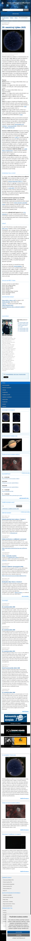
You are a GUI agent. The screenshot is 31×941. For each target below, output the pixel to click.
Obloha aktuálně (6, 302)
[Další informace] (15, 767)
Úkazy (16, 17)
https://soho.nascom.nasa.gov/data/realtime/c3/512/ (14, 575)
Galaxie (4, 912)
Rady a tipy (5, 899)
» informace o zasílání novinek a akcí (10, 508)
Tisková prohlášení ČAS (8, 880)
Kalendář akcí (6, 474)
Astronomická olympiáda (8, 884)
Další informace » (24, 798)
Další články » (25, 711)
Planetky (5, 914)
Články (11, 17)
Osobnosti (4, 402)
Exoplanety (5, 392)
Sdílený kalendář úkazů (7, 305)
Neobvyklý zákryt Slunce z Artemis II (12, 582)
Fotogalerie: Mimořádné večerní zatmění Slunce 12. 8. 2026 (23, 325)
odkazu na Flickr (18, 592)
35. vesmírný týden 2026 (9, 755)
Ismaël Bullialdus (18, 266)
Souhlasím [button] (19, 932)
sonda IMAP (11, 188)
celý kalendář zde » (24, 498)
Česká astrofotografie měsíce (11, 454)
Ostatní (4, 404)
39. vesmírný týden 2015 (8, 651)
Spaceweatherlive (12, 126)
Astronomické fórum (7, 906)
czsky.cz (17, 137)
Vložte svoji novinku (25, 512)
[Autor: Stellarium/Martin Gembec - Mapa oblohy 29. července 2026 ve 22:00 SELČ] (6, 417)
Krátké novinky (6, 513)
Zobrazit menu (15, 13)
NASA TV (5, 890)
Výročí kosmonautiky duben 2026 (11, 668)
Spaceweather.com (19, 124)
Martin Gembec (5, 24)
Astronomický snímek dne (9, 436)
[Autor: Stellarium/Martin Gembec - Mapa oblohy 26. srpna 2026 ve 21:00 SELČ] (17, 428)
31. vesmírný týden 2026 (23, 331)
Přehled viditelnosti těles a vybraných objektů (13, 307)
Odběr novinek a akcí (8, 502)
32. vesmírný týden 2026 (23, 329)
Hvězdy (4, 390)
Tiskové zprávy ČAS (7, 882)
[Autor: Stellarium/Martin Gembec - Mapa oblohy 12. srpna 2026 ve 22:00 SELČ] (17, 417)
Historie (4, 406)
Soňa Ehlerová (5, 537)
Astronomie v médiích (8, 901)
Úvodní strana (5, 17)
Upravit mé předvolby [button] (18, 938)
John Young (5, 228)
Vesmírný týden (22, 374)
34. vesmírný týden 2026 (23, 322)
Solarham (4, 126)
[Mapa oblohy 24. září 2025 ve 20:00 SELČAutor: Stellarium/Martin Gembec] (13, 41)
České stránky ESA (7, 888)
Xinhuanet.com (13, 533)
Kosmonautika (5, 385)
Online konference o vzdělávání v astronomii (14, 539)
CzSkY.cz (4, 303)
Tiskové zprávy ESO (7, 886)
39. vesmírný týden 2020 (8, 630)
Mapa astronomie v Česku (9, 903)
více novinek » (25, 596)
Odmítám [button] (18, 935)
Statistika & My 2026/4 (13, 557)
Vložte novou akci (26, 473)
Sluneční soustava (6, 387)
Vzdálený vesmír (6, 394)
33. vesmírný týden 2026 (23, 328)
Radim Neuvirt (5, 666)
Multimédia (5, 399)
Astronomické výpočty (8, 897)
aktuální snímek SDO (10, 127)
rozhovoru (4, 560)
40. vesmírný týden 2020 (8, 607)
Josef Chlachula (5, 554)
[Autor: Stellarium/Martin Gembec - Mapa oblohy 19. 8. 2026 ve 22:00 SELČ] (6, 428)
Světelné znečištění (7, 397)
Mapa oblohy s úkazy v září (8, 300)
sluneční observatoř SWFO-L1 (15, 181)
